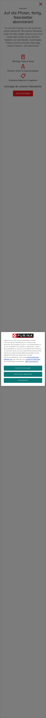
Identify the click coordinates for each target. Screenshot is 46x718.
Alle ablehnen (23, 380)
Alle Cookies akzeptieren (23, 374)
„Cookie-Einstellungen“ (32, 359)
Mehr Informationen (31, 361)
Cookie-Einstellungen (23, 368)
